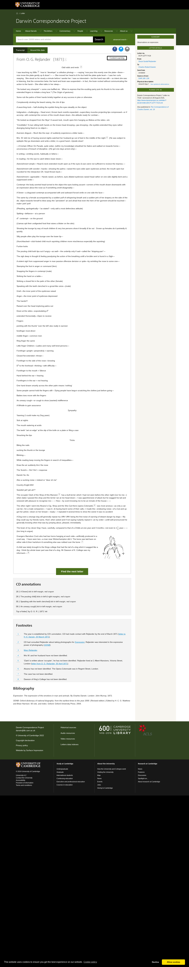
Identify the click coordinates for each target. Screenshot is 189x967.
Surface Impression (34, 750)
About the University (106, 763)
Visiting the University (105, 772)
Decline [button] (155, 962)
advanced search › (120, 40)
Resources (108, 31)
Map (99, 775)
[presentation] (118, 528)
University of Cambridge (28, 735)
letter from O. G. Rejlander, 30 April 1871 (50, 664)
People (80, 31)
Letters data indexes (69, 744)
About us (124, 31)
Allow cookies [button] (173, 962)
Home (17, 13)
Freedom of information (24, 783)
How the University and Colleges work (111, 769)
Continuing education (65, 778)
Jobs (99, 785)
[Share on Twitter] (121, 49)
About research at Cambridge (149, 782)
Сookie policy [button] (90, 962)
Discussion (142, 775)
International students (65, 775)
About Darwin (31, 31)
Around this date (37, 50)
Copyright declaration (25, 740)
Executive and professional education (71, 782)
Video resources (68, 739)
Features (141, 772)
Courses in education (65, 785)
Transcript (20, 50)
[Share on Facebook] (114, 49)
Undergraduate (62, 769)
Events (99, 782)
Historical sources (68, 727)
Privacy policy (22, 745)
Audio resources (68, 733)
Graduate (60, 772)
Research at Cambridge (147, 763)
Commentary (64, 31)
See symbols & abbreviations (160, 84)
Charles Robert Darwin (147, 67)
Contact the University (24, 778)
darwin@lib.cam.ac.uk (25, 730)
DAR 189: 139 (143, 78)
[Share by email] (127, 49)
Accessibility (20, 780)
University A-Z (21, 775)
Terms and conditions (24, 785)
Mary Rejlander (30, 650)
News (99, 778)
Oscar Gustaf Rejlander (147, 61)
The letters (48, 31)
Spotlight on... (143, 778)
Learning (93, 31)
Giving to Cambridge (105, 788)
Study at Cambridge (65, 763)
